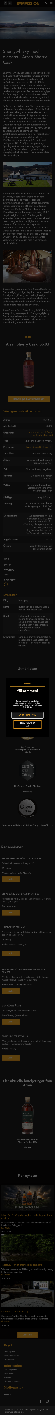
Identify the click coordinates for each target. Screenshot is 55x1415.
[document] (27, 707)
